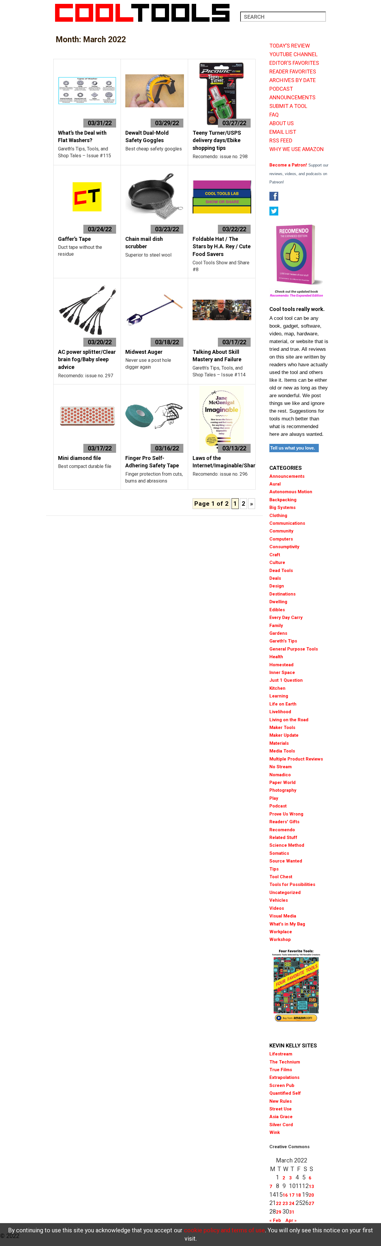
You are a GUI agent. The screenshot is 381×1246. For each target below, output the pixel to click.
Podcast (278, 806)
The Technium (284, 1062)
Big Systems (282, 507)
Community (281, 531)
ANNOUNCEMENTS (292, 97)
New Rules (280, 1101)
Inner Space (282, 672)
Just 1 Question (286, 680)
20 (311, 1195)
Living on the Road (288, 719)
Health (276, 656)
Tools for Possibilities (292, 884)
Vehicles (278, 900)
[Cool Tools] (145, 13)
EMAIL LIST (282, 132)
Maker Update (284, 735)
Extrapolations (284, 1077)
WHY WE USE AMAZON (296, 149)
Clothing (278, 515)
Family (276, 625)
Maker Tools (282, 727)
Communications (287, 523)
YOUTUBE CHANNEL (293, 54)
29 (278, 1212)
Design (276, 586)
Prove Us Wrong (286, 814)
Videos (276, 908)
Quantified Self (285, 1093)
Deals (275, 578)
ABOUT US (281, 123)
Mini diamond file (79, 458)
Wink (274, 1132)
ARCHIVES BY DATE (292, 80)
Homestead (281, 664)
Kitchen (277, 688)
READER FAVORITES (292, 72)
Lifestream (280, 1054)
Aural (275, 484)
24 (291, 1203)
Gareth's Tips (283, 641)
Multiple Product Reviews (296, 759)
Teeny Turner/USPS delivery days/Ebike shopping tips (217, 140)
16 (285, 1195)
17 (291, 1195)
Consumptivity (284, 546)
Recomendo (282, 829)
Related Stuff (283, 837)
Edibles (277, 609)
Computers (281, 539)
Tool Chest (280, 876)
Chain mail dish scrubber (144, 243)
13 (311, 1186)
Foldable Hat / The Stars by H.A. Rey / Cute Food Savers (222, 246)
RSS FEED (280, 141)
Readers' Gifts (284, 821)
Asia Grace (281, 1116)
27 (311, 1203)
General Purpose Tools (293, 649)
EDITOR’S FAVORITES (294, 63)
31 (291, 1212)
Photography (282, 790)
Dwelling (278, 601)
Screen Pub (281, 1085)
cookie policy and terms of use (224, 1230)
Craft (274, 554)
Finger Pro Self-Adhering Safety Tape (152, 462)
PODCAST (281, 89)
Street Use (280, 1109)
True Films (280, 1069)
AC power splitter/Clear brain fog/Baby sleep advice (87, 359)
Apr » (291, 1220)
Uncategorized (285, 892)
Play (273, 798)
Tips (274, 869)
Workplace (280, 931)
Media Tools (282, 751)
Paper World (282, 782)
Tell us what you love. (292, 447)
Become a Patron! (288, 165)
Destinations (282, 594)
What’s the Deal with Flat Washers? (82, 137)
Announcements (287, 476)
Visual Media (282, 916)
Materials (279, 743)
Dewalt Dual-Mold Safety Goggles (147, 137)
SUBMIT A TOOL (288, 106)
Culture (277, 562)
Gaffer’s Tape (74, 239)
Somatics (279, 853)
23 (285, 1203)
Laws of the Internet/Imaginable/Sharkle (228, 462)
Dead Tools (281, 570)
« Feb (275, 1220)
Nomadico (280, 774)
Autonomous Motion (290, 491)
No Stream (280, 766)
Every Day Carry (286, 617)
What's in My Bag (287, 924)
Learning (278, 696)
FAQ (274, 115)
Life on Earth (282, 704)
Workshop (280, 939)
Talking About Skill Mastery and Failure (217, 356)
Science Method (286, 845)
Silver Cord (281, 1124)
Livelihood (280, 711)
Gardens (278, 633)
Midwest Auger (144, 352)
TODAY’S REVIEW (289, 46)
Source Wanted (285, 861)
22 (278, 1203)
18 (298, 1195)
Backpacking (282, 499)
